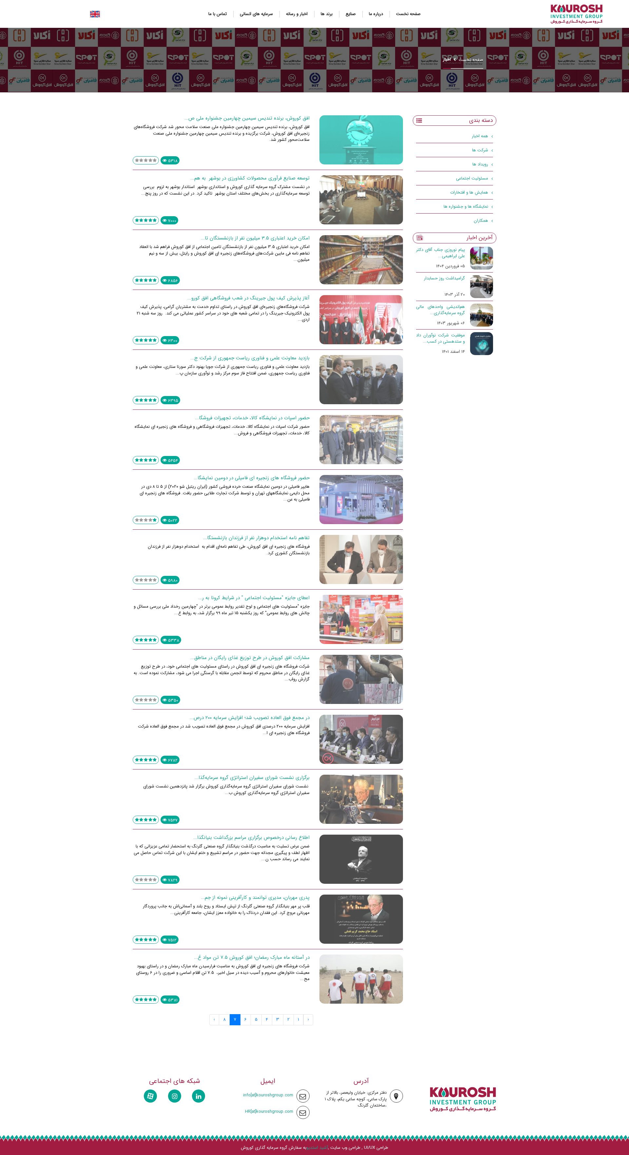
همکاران (481, 220)
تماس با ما (217, 13)
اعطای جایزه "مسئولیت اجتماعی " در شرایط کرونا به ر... (254, 598)
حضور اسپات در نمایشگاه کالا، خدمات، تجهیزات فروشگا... (252, 418)
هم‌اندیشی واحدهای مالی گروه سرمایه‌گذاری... (440, 310)
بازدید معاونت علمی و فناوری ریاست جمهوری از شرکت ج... (250, 358)
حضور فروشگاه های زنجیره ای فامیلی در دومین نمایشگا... (252, 478)
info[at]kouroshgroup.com (268, 1095)
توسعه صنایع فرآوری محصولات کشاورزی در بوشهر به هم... (250, 178)
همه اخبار (480, 136)
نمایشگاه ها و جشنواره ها (466, 206)
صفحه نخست (408, 13)
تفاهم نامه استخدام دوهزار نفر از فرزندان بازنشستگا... (256, 538)
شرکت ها (480, 150)
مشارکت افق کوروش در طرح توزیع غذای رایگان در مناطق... (250, 658)
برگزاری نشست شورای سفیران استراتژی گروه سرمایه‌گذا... (252, 778)
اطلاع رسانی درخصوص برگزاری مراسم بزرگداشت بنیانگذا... (251, 838)
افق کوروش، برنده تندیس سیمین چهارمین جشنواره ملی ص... (247, 118)
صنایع (351, 13)
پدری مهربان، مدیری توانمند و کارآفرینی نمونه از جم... (255, 897)
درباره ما (376, 13)
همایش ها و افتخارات (469, 192)
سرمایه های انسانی (256, 13)
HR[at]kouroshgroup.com (269, 1111)
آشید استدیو (317, 1148)
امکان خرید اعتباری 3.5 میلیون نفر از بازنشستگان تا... (255, 238)
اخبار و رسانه (297, 13)
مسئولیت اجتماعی (472, 178)
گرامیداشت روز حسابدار (444, 278)
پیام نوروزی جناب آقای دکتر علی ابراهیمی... (440, 253)
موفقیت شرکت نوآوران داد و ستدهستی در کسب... (440, 338)
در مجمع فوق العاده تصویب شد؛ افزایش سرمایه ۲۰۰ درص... (250, 718)
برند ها (327, 13)
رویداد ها (480, 164)
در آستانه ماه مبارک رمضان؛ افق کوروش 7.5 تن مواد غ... (252, 957)
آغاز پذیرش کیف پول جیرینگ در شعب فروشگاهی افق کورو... (248, 298)
